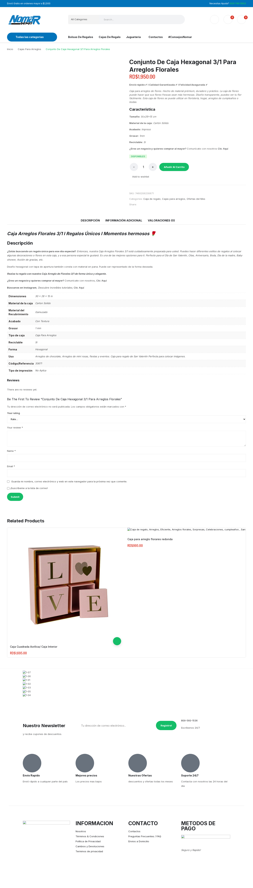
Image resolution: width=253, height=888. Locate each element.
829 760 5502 (238, 3)
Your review (15, 427)
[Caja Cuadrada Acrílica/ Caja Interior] (65, 583)
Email (11, 466)
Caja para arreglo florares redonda (150, 539)
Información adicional (123, 220)
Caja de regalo (152, 198)
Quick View (117, 633)
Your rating (13, 413)
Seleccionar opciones (117, 641)
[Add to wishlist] (117, 625)
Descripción (90, 220)
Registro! (166, 725)
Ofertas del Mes (196, 198)
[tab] (90, 220)
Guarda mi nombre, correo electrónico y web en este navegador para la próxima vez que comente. (69, 481)
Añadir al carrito (174, 166)
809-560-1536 (189, 720)
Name (11, 450)
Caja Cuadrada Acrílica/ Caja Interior (33, 646)
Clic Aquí (223, 148)
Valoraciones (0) (161, 220)
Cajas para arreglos (173, 198)
